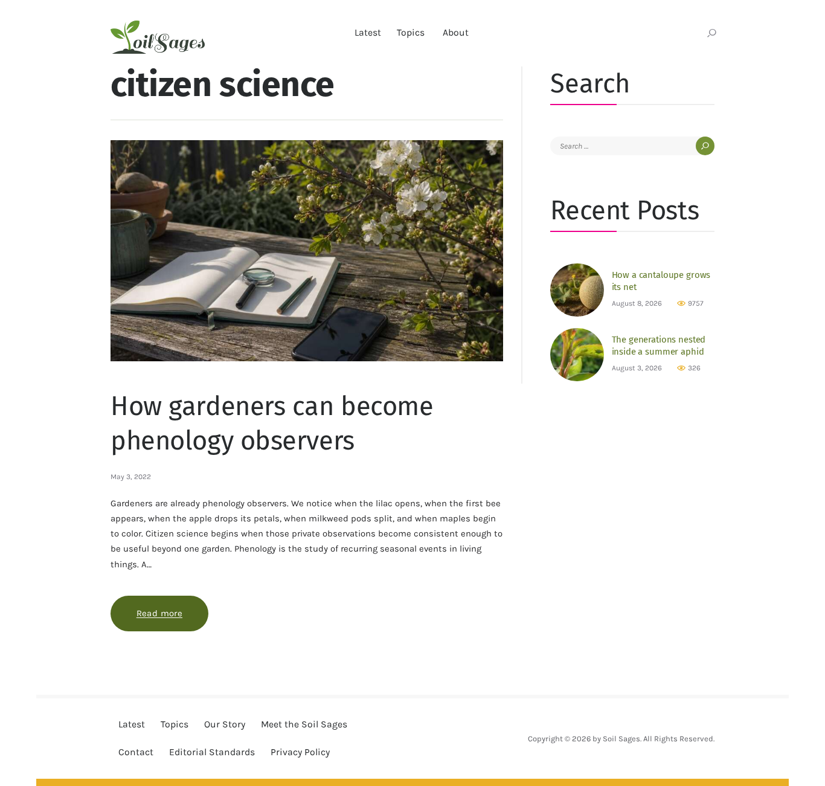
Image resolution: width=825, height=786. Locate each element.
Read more (172, 613)
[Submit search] (711, 34)
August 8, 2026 (637, 303)
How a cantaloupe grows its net (661, 280)
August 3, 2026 (637, 368)
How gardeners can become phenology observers (272, 423)
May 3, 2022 (131, 476)
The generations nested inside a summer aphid (659, 345)
